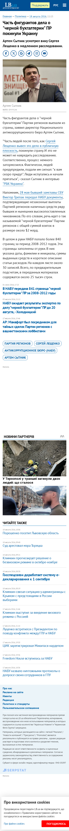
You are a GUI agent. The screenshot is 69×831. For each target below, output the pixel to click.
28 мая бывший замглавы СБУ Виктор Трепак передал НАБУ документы (33, 194)
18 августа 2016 (37, 16)
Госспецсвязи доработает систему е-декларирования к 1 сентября (31, 576)
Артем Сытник (15, 358)
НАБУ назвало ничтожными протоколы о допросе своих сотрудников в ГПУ (31, 673)
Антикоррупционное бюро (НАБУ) (30, 350)
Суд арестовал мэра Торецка (23, 545)
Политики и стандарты (16, 704)
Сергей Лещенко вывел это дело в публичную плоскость (30, 146)
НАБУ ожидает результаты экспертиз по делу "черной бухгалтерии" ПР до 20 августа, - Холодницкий (31, 307)
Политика (20, 16)
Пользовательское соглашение (21, 708)
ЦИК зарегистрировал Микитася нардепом (33, 645)
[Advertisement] (34, 395)
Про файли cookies (14, 823)
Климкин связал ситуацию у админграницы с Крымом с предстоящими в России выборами (34, 596)
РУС (55, 5)
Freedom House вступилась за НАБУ (27, 658)
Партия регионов (18, 343)
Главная (7, 16)
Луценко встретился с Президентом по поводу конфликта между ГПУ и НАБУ (30, 631)
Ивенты (7, 696)
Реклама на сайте (13, 692)
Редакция (8, 700)
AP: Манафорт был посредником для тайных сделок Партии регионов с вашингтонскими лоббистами (29, 326)
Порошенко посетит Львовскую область (30, 533)
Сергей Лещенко (48, 343)
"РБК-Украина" (13, 183)
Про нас (7, 688)
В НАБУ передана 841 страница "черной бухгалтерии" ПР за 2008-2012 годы (32, 290)
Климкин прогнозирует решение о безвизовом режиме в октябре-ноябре (30, 560)
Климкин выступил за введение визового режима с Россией (32, 614)
